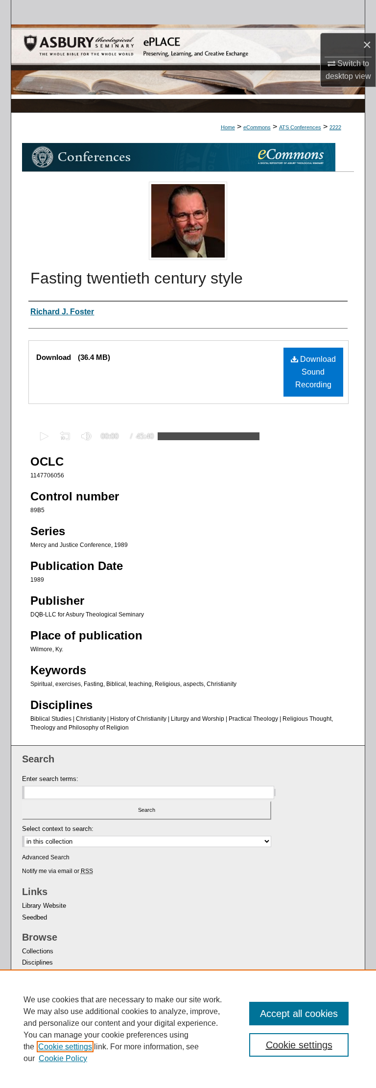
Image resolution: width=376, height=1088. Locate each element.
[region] (188, 1029)
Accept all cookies (299, 1013)
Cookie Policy (63, 1058)
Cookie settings (65, 1046)
